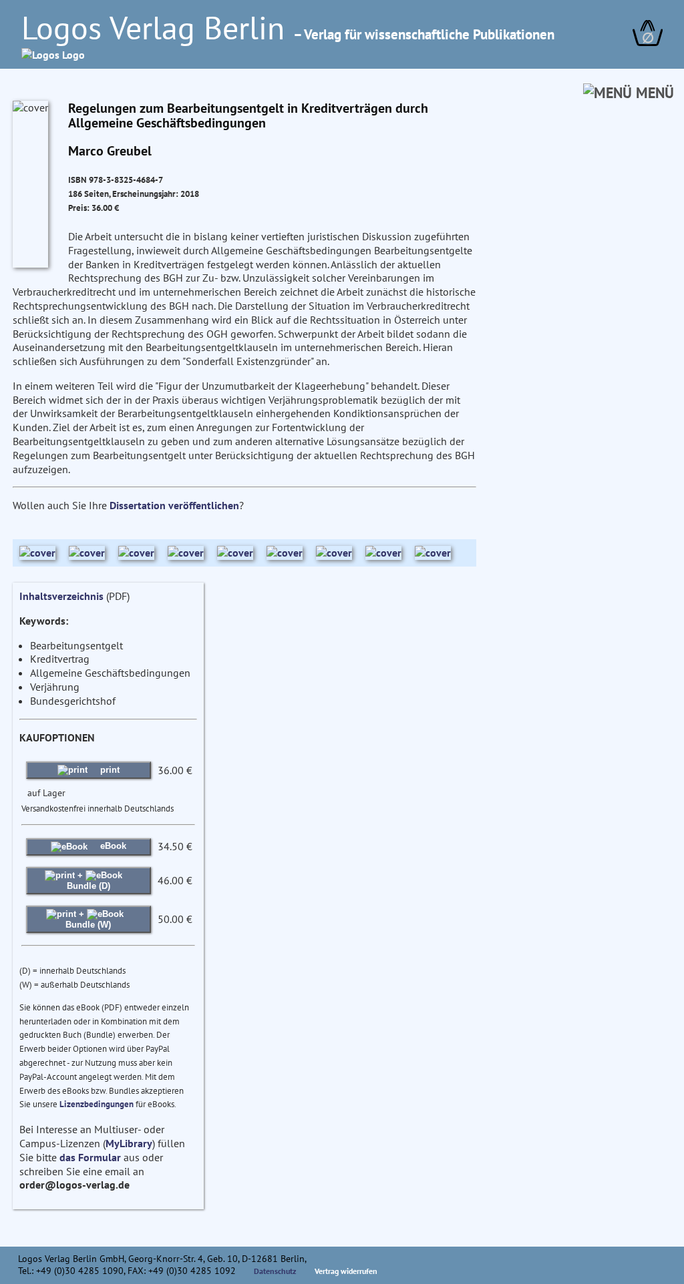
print (109, 770)
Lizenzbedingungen (96, 1104)
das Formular (90, 1157)
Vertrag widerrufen (346, 1271)
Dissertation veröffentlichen (174, 505)
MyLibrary (129, 1143)
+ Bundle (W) (88, 919)
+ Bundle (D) (88, 880)
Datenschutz (275, 1271)
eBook (112, 846)
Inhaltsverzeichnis (61, 596)
